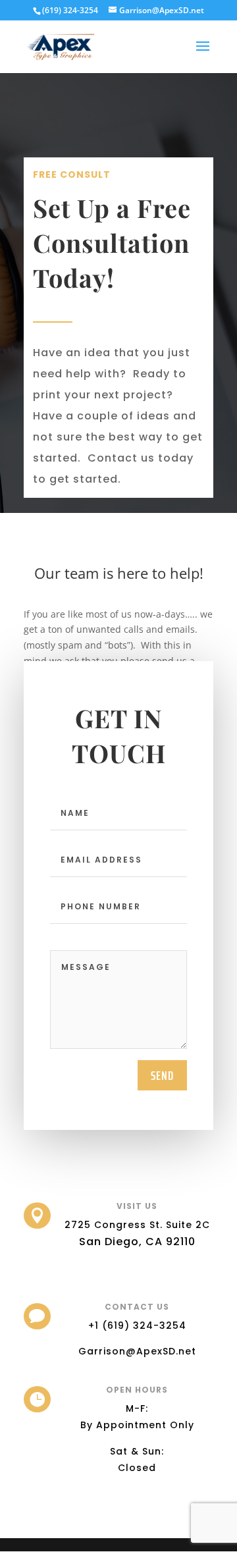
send (162, 1075)
